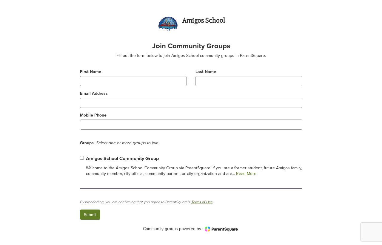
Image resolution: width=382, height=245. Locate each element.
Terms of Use (202, 202)
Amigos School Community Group (122, 158)
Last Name (205, 72)
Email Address (94, 93)
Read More (245, 173)
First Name (90, 72)
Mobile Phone (93, 115)
